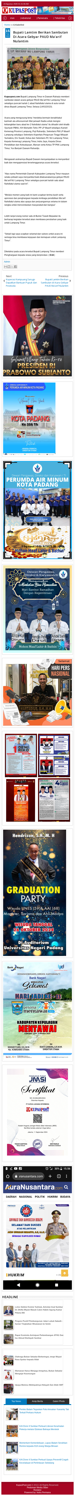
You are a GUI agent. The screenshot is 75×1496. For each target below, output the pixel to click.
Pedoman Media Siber (37, 1487)
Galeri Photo (59, 1401)
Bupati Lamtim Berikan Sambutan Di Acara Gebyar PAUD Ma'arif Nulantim (40, 36)
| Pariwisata (42, 18)
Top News (16, 1401)
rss (70, 4)
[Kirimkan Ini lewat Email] (5, 266)
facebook (61, 4)
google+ (66, 4)
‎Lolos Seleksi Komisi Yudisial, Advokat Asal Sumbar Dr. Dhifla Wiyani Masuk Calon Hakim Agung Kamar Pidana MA (39, 1310)
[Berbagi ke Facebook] (15, 266)
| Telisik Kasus (61, 18)
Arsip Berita (37, 1401)
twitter (57, 4)
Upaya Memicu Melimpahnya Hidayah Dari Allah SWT (39, 1385)
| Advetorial (25, 18)
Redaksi (37, 1490)
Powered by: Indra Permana (37, 1492)
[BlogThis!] (9, 266)
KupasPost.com (23, 1485)
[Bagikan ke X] (12, 266)
